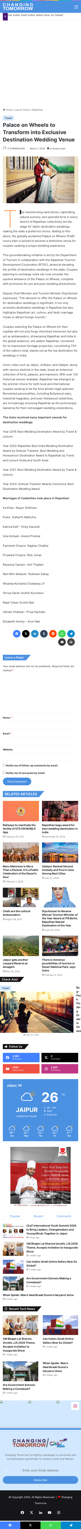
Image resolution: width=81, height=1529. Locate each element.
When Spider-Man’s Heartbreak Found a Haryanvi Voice (38, 1295)
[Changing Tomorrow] (18, 6)
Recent (38, 1216)
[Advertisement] (40, 63)
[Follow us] (75, 1406)
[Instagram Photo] (14, 1414)
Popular (15, 1216)
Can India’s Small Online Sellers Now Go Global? (35, 15)
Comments (64, 1216)
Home (9, 109)
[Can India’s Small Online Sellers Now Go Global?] (13, 1267)
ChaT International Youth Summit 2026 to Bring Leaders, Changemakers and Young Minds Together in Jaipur (51, 1229)
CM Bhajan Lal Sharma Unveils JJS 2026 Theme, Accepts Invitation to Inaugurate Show (52, 1247)
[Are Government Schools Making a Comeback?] (13, 1283)
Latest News (22, 109)
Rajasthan (37, 109)
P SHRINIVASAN (16, 148)
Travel (8, 118)
